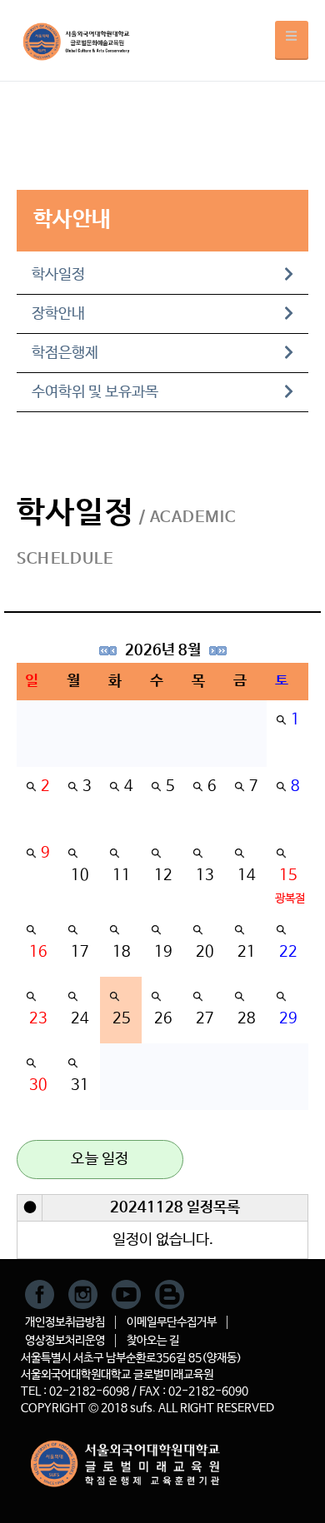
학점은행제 (65, 353)
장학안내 (58, 314)
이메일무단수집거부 (172, 1322)
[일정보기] (281, 719)
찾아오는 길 (153, 1340)
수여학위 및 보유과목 (95, 392)
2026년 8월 (163, 650)
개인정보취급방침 (65, 1322)
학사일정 (58, 274)
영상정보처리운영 (65, 1340)
